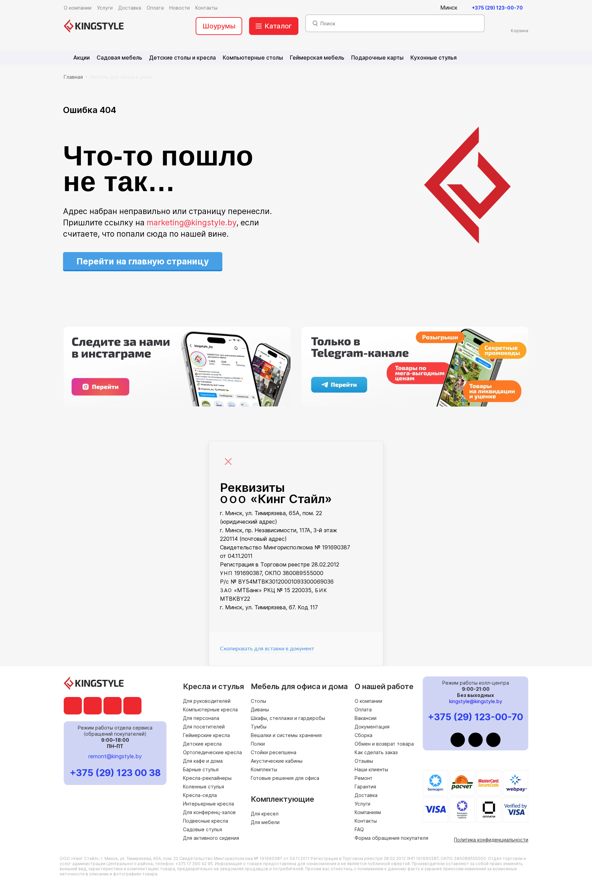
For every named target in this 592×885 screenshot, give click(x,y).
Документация (372, 727)
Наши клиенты (371, 769)
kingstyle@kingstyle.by (475, 701)
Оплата (363, 709)
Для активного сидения (211, 838)
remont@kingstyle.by (115, 756)
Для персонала (201, 718)
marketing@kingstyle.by (191, 222)
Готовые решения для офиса (285, 778)
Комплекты (264, 769)
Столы (258, 701)
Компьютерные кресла (210, 709)
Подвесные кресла (205, 821)
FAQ (359, 829)
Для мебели (265, 822)
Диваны (260, 709)
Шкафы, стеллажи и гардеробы (288, 718)
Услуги (362, 804)
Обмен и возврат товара (384, 744)
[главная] (94, 26)
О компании (368, 701)
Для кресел (265, 814)
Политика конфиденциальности (491, 840)
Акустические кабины (277, 761)
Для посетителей (204, 727)
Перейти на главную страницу (142, 261)
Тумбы (259, 727)
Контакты (366, 821)
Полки (258, 744)
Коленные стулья (203, 786)
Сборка (363, 735)
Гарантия (365, 786)
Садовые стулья (202, 829)
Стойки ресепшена (273, 752)
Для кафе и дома (203, 761)
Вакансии (366, 718)
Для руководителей (207, 701)
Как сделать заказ (376, 752)
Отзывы (364, 761)
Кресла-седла (200, 795)
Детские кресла (202, 744)
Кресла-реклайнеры (207, 778)
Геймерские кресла (206, 735)
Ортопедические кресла (212, 752)
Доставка (366, 795)
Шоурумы (218, 26)
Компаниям (368, 812)
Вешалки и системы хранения (286, 735)
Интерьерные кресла (208, 804)
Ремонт (363, 778)
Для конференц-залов (209, 812)
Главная (73, 77)
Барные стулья (201, 769)
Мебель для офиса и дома (121, 77)
